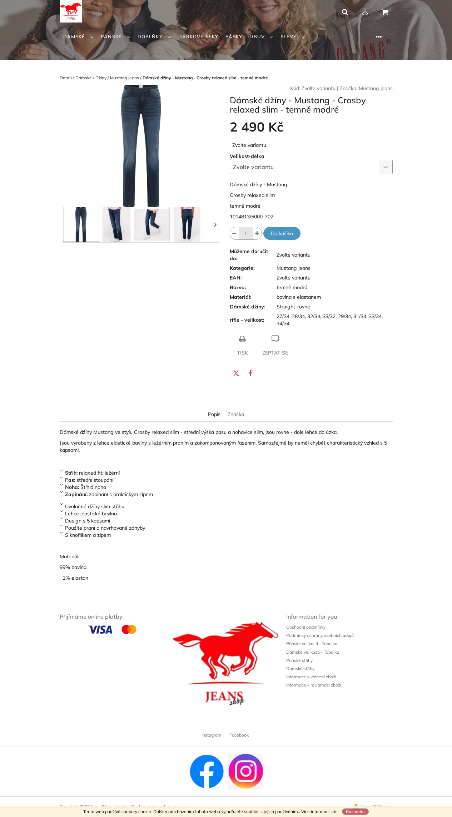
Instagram (212, 735)
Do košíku (282, 233)
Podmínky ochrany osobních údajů (320, 635)
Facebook (239, 735)
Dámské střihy (300, 668)
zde (334, 811)
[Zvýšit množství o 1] (257, 233)
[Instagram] (245, 771)
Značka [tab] (236, 414)
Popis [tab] (214, 414)
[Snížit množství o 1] (234, 233)
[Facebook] (250, 373)
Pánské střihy (299, 660)
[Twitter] (236, 373)
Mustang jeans (376, 88)
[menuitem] (79, 37)
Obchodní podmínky (306, 627)
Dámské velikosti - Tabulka (312, 652)
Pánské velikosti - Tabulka (311, 643)
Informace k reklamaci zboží (313, 685)
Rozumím (355, 811)
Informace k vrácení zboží (311, 676)
